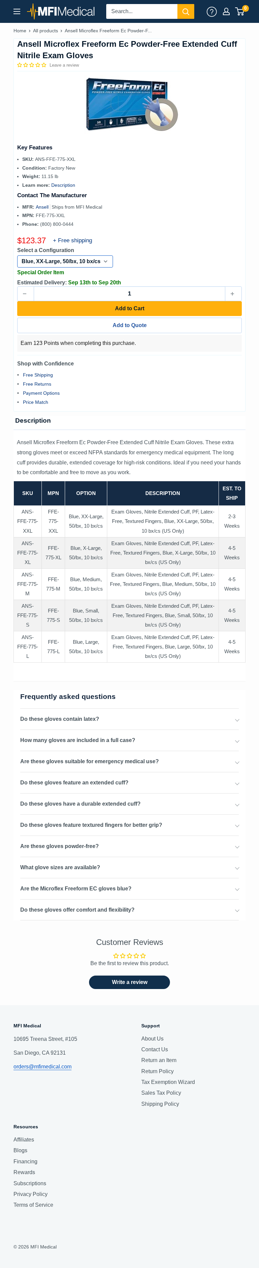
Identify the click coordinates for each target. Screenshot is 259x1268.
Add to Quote (130, 325)
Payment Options (41, 393)
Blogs (20, 1150)
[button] (32, 65)
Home (19, 30)
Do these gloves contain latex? (59, 719)
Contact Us (154, 1049)
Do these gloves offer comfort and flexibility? (77, 910)
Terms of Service (33, 1205)
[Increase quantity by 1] (233, 294)
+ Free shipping (72, 240)
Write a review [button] (129, 982)
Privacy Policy (30, 1194)
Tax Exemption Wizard (168, 1082)
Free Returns (37, 384)
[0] (240, 11)
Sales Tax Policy (161, 1093)
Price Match (35, 402)
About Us (152, 1039)
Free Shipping (38, 375)
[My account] (212, 11)
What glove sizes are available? (60, 867)
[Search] (185, 11)
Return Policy (157, 1071)
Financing (25, 1161)
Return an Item (158, 1060)
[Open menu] (16, 11)
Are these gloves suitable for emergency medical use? (89, 761)
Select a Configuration (45, 250)
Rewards (24, 1172)
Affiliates (23, 1139)
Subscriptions (29, 1183)
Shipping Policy (160, 1104)
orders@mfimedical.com (42, 1066)
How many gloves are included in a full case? (77, 740)
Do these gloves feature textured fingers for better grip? (91, 825)
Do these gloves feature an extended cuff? (74, 782)
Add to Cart (129, 308)
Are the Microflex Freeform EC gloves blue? (76, 888)
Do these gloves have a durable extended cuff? (80, 804)
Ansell (43, 207)
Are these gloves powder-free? (59, 846)
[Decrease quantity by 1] (26, 294)
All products (45, 30)
